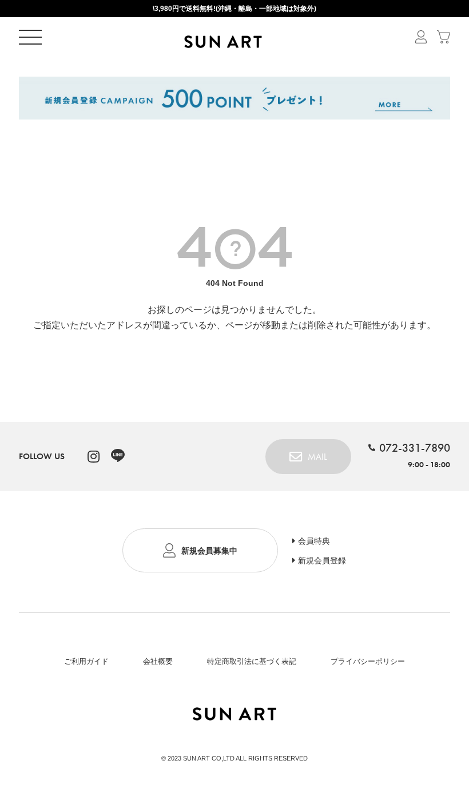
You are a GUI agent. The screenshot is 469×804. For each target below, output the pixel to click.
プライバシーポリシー (368, 661)
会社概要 (158, 661)
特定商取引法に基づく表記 (251, 661)
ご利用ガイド (86, 661)
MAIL (317, 457)
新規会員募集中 (209, 550)
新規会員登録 (322, 560)
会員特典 (314, 541)
